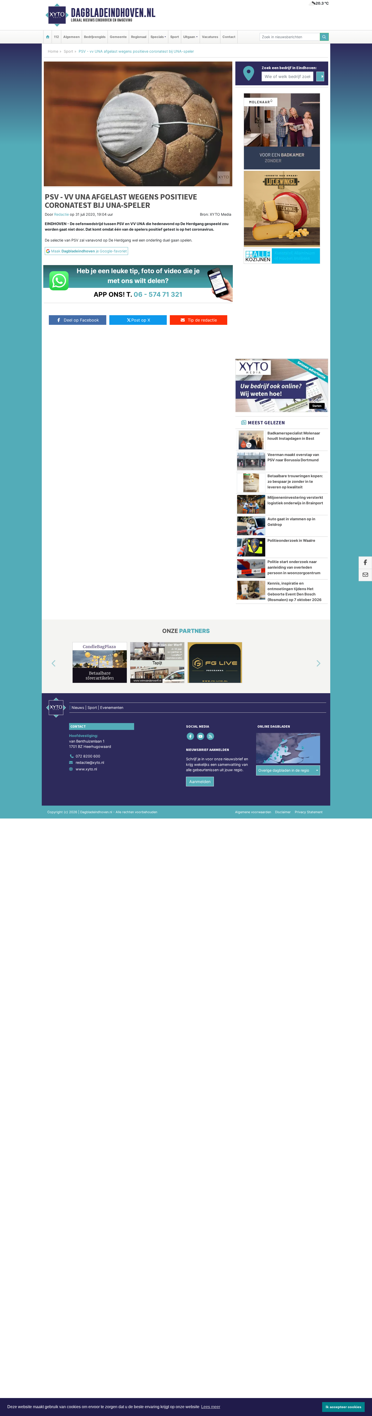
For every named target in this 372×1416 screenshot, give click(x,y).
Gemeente (118, 37)
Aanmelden (200, 781)
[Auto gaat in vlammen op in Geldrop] (251, 525)
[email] (365, 575)
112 (56, 37)
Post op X (140, 320)
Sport (174, 37)
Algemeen (71, 37)
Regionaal (138, 37)
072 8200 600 (88, 756)
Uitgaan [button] (189, 37)
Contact (228, 37)
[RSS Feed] (211, 736)
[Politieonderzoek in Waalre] (251, 547)
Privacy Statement (309, 812)
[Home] (48, 36)
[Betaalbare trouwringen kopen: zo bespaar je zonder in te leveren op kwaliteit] (251, 482)
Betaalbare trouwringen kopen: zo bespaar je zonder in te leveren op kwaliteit (295, 481)
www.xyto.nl (86, 769)
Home (53, 51)
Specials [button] (157, 37)
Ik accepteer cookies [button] (343, 1407)
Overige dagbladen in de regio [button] (283, 770)
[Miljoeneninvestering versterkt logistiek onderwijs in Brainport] (251, 504)
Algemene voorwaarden (253, 812)
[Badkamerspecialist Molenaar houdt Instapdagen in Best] (251, 440)
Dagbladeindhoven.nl (113, 12)
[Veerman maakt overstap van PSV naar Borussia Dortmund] (251, 461)
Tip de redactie (202, 320)
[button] (48, 663)
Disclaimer (283, 812)
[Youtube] (201, 736)
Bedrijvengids (95, 37)
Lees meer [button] (210, 1407)
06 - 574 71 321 (158, 294)
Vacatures (210, 37)
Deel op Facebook (81, 320)
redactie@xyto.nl (90, 762)
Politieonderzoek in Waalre (291, 540)
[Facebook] (191, 736)
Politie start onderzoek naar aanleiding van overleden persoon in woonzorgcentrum (293, 567)
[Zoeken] (324, 37)
